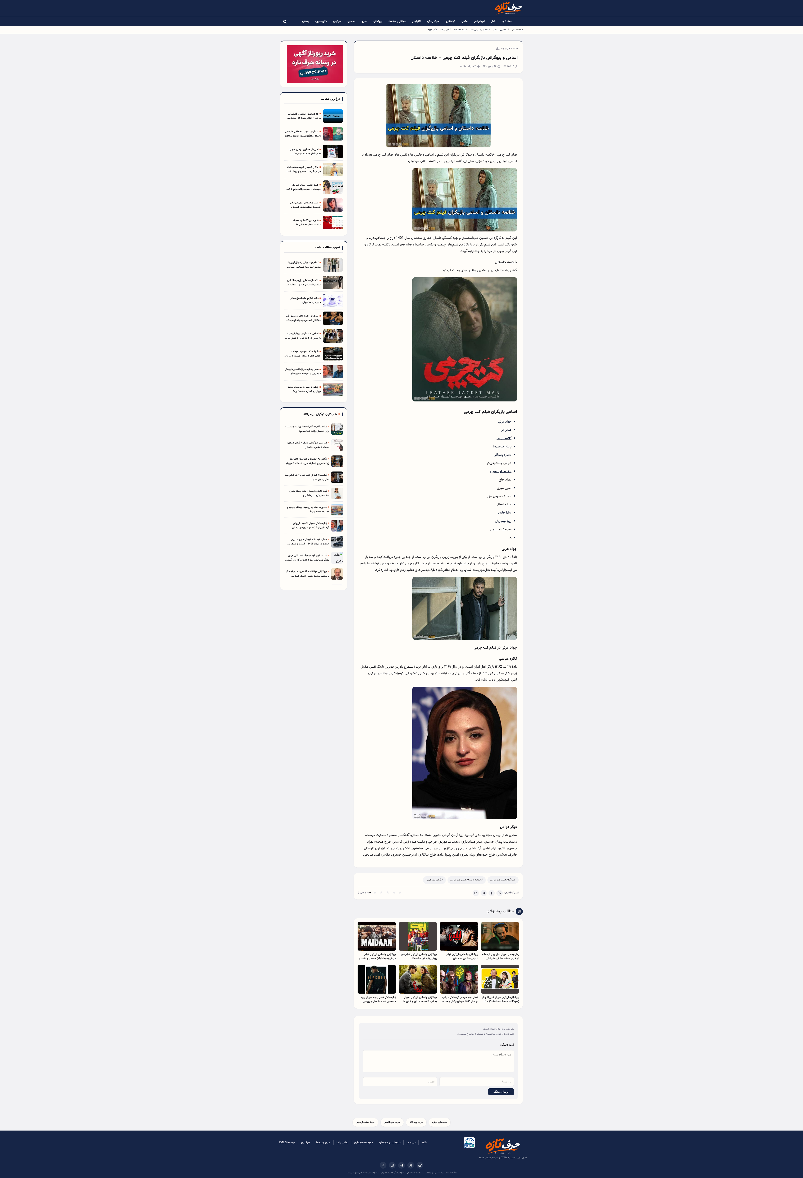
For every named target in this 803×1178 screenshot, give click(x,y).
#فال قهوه (432, 30)
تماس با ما (342, 1143)
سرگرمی (337, 21)
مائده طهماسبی (500, 471)
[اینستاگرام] (392, 1165)
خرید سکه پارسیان (365, 1122)
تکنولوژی (416, 21)
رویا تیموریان (503, 521)
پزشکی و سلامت (397, 21)
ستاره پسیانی (502, 454)
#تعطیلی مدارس (501, 30)
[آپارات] (420, 1165)
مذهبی (351, 21)
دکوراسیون (321, 21)
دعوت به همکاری (363, 1143)
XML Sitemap (287, 1143)
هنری (364, 21)
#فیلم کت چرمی (434, 880)
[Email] (476, 893)
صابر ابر (506, 430)
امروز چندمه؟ (323, 1143)
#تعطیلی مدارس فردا (480, 30)
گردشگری (450, 21)
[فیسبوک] (383, 1165)
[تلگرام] (401, 1165)
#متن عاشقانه (460, 30)
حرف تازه (507, 21)
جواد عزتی (504, 421)
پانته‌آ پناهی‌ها (502, 446)
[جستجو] (284, 21)
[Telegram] (484, 893)
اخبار (493, 21)
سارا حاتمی (504, 512)
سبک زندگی (433, 21)
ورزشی (305, 21)
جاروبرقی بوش (439, 1122)
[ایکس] (410, 1165)
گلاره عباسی (503, 438)
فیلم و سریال (503, 48)
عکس (465, 21)
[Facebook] (491, 893)
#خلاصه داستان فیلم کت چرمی (466, 880)
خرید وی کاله (416, 1122)
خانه (515, 48)
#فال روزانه (445, 30)
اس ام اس (479, 21)
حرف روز (305, 1143)
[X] (499, 893)
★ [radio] (375, 893)
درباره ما (411, 1143)
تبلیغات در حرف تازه (389, 1143)
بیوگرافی (377, 21)
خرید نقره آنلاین (392, 1122)
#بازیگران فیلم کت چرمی (503, 880)
